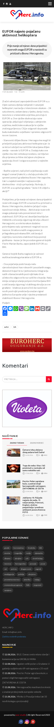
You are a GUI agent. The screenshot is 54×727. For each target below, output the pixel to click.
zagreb (38, 569)
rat (5, 569)
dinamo (7, 558)
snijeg (36, 579)
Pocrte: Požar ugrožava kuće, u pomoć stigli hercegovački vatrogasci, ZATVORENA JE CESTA (25, 678)
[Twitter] (7, 4)
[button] (49, 64)
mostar (7, 553)
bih (15, 327)
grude (6, 548)
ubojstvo (32, 574)
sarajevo (7, 590)
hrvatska (31, 548)
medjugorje (9, 574)
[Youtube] (10, 4)
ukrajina (18, 558)
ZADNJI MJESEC (37, 443)
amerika (27, 579)
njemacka (39, 553)
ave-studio (21, 715)
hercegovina (20, 564)
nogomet (37, 585)
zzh (27, 558)
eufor (6, 327)
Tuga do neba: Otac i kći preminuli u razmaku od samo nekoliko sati (33, 467)
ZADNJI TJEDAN (17, 443)
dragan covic (26, 569)
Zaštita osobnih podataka (14, 636)
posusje (33, 564)
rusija (28, 553)
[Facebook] (3, 4)
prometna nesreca (12, 579)
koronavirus (19, 548)
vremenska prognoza (13, 585)
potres (14, 569)
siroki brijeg (37, 558)
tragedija (18, 553)
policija (21, 574)
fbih (27, 585)
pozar (42, 564)
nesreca (7, 564)
